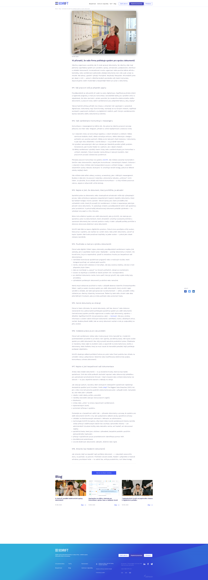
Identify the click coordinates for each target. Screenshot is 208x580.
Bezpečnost (92, 3)
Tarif (111, 3)
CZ (130, 573)
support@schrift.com (126, 568)
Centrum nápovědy (102, 3)
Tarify (70, 563)
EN (126, 573)
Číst (82, 505)
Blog (115, 3)
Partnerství (84, 563)
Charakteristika (59, 563)
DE (122, 573)
